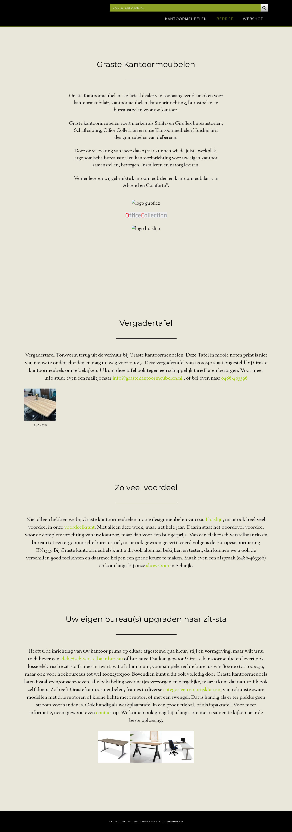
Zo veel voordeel (146, 487)
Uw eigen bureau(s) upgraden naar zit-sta (146, 619)
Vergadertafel (146, 323)
